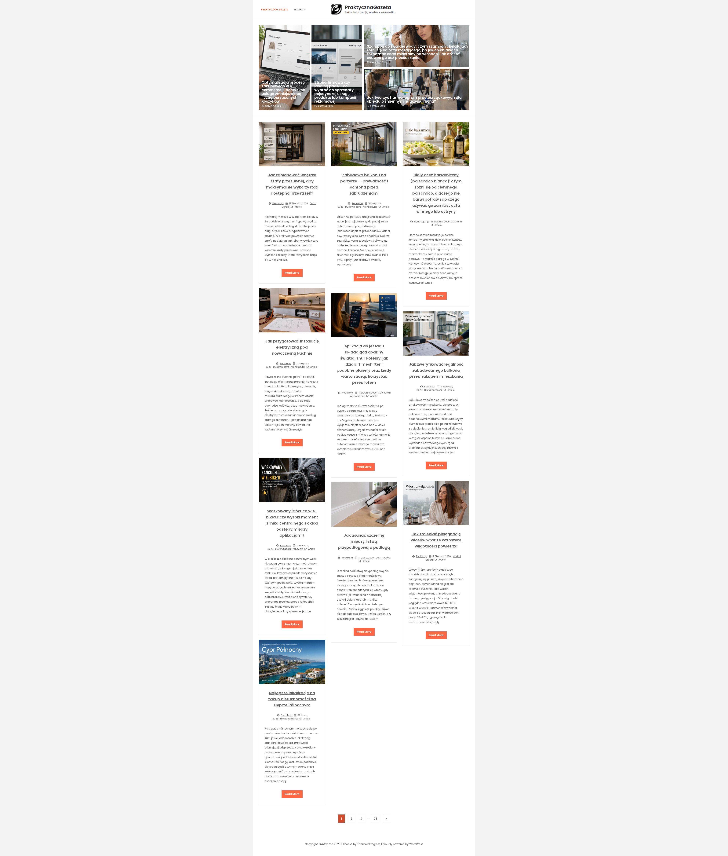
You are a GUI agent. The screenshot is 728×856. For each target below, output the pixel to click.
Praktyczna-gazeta (274, 9)
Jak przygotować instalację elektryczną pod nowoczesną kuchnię (292, 347)
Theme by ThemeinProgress (361, 844)
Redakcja (300, 9)
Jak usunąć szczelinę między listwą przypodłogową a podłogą (364, 541)
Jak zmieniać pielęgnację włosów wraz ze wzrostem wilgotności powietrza (436, 540)
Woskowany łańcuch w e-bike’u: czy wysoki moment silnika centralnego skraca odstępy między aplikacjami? (292, 523)
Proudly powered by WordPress (403, 844)
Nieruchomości (433, 390)
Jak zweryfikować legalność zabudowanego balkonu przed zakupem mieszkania (436, 370)
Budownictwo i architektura (361, 206)
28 (375, 819)
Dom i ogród (383, 557)
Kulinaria (457, 221)
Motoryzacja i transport (289, 549)
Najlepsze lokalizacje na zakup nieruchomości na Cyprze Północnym (292, 699)
